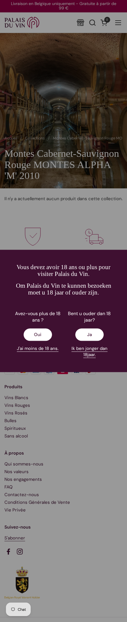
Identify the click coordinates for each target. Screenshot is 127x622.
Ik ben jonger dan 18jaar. (89, 352)
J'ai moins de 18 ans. (37, 349)
